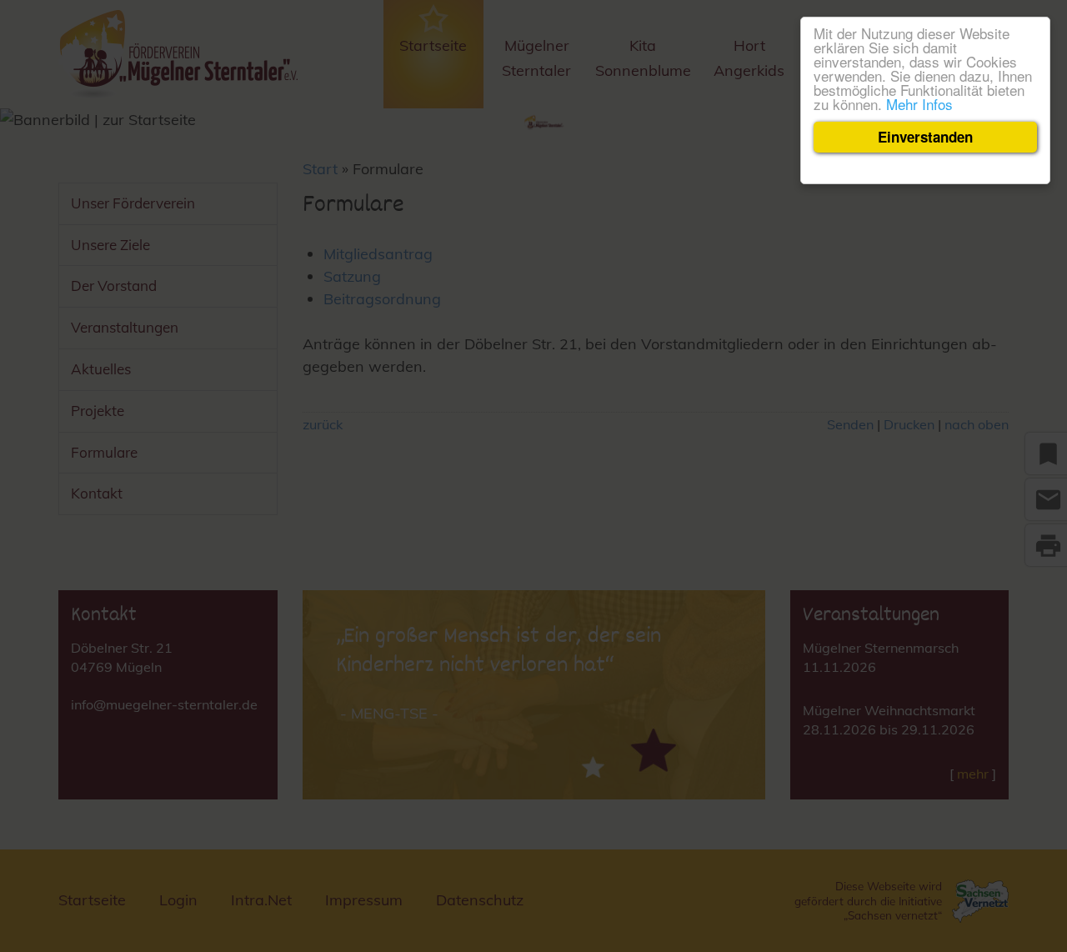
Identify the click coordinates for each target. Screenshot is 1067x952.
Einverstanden (925, 137)
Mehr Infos (919, 103)
